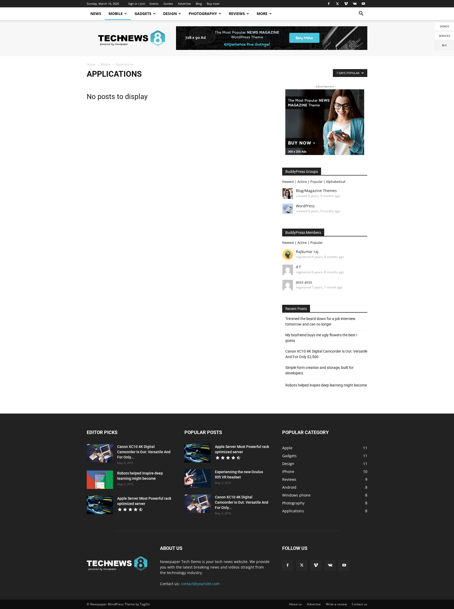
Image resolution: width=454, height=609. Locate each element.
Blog (199, 4)
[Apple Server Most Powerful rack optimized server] (100, 505)
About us (295, 604)
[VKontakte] (355, 3)
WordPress (305, 205)
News (95, 13)
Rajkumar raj (307, 251)
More (262, 13)
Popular (316, 181)
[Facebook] (329, 3)
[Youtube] (363, 3)
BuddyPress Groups (301, 171)
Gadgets (143, 13)
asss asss (304, 282)
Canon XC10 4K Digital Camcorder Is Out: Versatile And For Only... (144, 452)
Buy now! (213, 4)
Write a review (336, 604)
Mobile (116, 13)
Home (91, 64)
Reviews (237, 13)
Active (302, 181)
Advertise (184, 4)
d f (298, 266)
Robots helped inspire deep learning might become (326, 385)
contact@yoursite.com (200, 583)
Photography (203, 13)
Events (153, 4)
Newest (288, 181)
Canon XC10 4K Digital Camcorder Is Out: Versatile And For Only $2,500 (326, 354)
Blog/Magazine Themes (316, 190)
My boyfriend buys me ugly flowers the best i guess (321, 338)
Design (170, 13)
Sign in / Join (136, 4)
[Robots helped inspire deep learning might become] (100, 480)
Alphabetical (335, 181)
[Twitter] (337, 3)
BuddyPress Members (303, 232)
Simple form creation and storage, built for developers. (319, 370)
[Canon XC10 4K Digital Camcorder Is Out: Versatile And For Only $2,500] (100, 453)
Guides (168, 4)
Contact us (359, 604)
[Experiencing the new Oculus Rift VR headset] (197, 478)
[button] (361, 14)
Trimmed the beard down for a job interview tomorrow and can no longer (320, 321)
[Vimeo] (346, 3)
